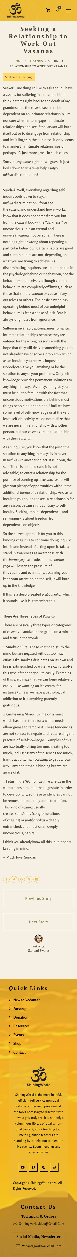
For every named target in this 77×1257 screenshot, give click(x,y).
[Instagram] (54, 1167)
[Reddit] (44, 1167)
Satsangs (35, 61)
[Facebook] (33, 1167)
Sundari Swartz (38, 950)
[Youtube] (23, 1167)
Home (18, 61)
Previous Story (38, 898)
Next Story (38, 922)
